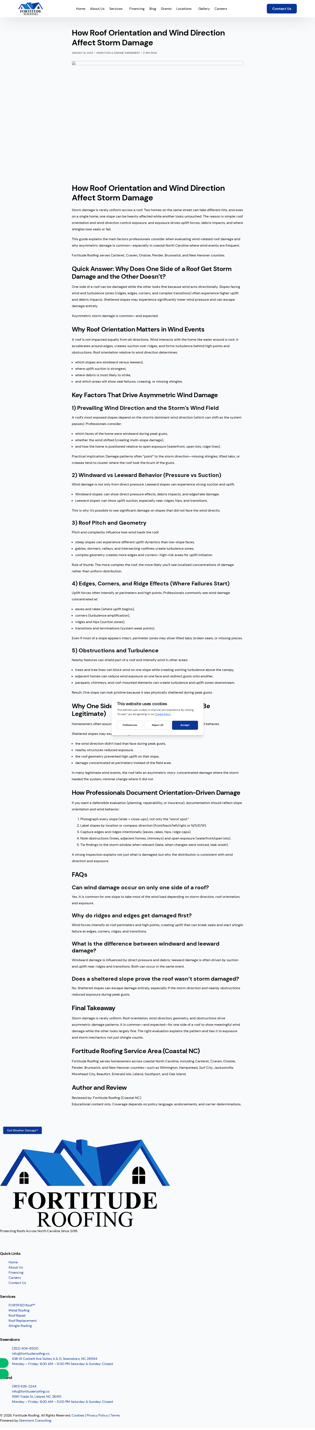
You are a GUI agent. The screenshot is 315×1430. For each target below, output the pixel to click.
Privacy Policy (97, 1415)
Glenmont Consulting (35, 1420)
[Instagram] (17, 1239)
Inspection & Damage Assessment (118, 52)
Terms (115, 1415)
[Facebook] (5, 1239)
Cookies (78, 1415)
